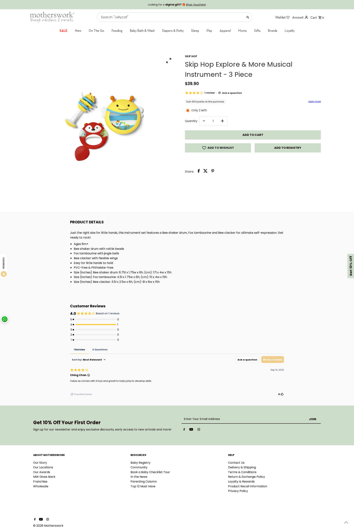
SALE (63, 30)
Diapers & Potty (173, 30)
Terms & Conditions (242, 472)
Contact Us (236, 463)
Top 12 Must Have (143, 486)
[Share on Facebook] (199, 171)
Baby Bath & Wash (142, 30)
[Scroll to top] (346, 522)
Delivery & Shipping (242, 467)
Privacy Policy (238, 491)
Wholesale (40, 486)
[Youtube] (191, 430)
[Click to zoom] (169, 60)
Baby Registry (140, 463)
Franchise (40, 481)
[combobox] (170, 17)
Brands (272, 30)
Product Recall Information (247, 486)
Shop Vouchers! (196, 4)
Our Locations (43, 467)
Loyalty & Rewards (241, 481)
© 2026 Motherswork (48, 526)
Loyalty (290, 30)
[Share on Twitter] (205, 171)
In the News (139, 477)
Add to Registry (287, 148)
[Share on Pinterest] (212, 171)
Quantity (191, 121)
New (78, 30)
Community (139, 467)
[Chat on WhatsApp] (4, 319)
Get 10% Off (350, 266)
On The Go (96, 30)
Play (209, 30)
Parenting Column (144, 481)
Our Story (40, 463)
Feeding (117, 30)
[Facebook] (184, 430)
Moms (242, 30)
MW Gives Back (44, 477)
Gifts (257, 30)
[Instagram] (198, 430)
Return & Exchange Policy (246, 477)
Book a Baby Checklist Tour (150, 472)
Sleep (195, 30)
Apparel (225, 30)
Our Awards (41, 472)
